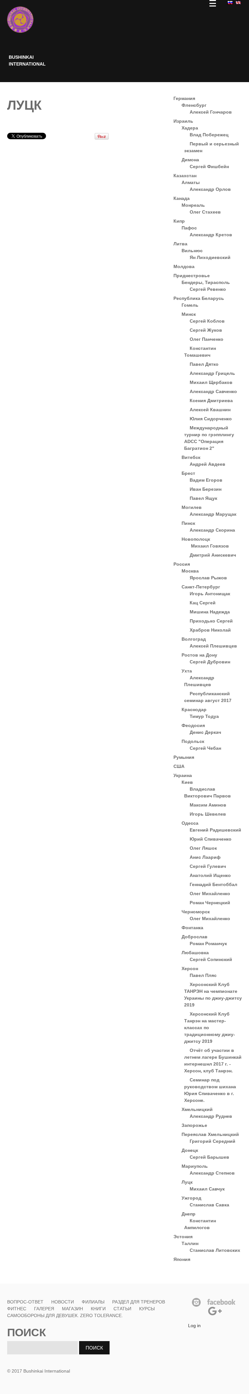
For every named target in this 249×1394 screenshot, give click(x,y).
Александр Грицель (212, 373)
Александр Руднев (211, 1116)
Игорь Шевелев (208, 814)
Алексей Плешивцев (213, 645)
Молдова (184, 266)
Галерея (44, 1308)
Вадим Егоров (206, 480)
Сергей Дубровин (210, 661)
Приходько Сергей (211, 620)
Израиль (183, 121)
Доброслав (195, 936)
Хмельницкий (197, 1109)
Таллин (190, 1243)
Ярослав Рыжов (208, 577)
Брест (188, 473)
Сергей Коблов (207, 321)
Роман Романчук (208, 943)
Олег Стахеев (205, 212)
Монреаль (193, 205)
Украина (182, 775)
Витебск (191, 457)
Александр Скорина (212, 530)
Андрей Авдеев (207, 464)
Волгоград (194, 639)
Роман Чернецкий (210, 902)
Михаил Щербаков (211, 382)
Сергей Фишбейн (209, 166)
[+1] (80, 136)
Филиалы (93, 1301)
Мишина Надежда (210, 611)
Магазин (72, 1308)
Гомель (190, 305)
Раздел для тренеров (138, 1301)
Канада (181, 198)
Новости (62, 1301)
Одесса (190, 823)
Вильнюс (192, 250)
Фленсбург (194, 105)
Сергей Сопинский (211, 959)
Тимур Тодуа (204, 716)
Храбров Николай (210, 630)
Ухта (187, 670)
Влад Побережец (209, 134)
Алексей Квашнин (210, 409)
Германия (184, 98)
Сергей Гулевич (208, 866)
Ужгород (191, 1198)
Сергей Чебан (205, 748)
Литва (180, 243)
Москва (190, 571)
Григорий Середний (212, 1141)
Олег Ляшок (203, 848)
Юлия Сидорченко (211, 418)
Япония (181, 1259)
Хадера (190, 127)
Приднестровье (191, 275)
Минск (189, 314)
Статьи (122, 1308)
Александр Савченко (213, 391)
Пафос (189, 227)
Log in (194, 1325)
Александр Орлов (210, 189)
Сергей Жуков (206, 330)
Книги (98, 1308)
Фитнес (17, 1308)
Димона (190, 159)
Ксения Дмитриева (211, 400)
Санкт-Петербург (201, 586)
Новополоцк (196, 539)
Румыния (183, 757)
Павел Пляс (203, 975)
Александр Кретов (211, 234)
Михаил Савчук (207, 1188)
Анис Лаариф (205, 857)
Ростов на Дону (199, 655)
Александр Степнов (212, 1173)
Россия (181, 564)
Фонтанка (192, 927)
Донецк (190, 1150)
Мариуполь (195, 1166)
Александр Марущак (213, 514)
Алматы (191, 182)
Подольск (193, 741)
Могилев (192, 507)
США (178, 766)
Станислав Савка (209, 1204)
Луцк (187, 1182)
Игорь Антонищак (210, 593)
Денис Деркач (205, 732)
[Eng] (238, 2)
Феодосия (193, 725)
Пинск (188, 523)
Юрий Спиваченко (210, 839)
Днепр (189, 1213)
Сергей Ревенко (208, 289)
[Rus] (230, 2)
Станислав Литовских (215, 1250)
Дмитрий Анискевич (213, 555)
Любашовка (195, 952)
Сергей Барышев (209, 1157)
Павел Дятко (204, 364)
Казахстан (184, 175)
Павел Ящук (203, 498)
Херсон (190, 968)
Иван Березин (205, 489)
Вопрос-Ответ (25, 1301)
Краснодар (194, 709)
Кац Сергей (203, 602)
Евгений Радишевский (215, 830)
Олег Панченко (206, 339)
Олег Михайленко (210, 893)
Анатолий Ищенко (210, 875)
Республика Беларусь (198, 298)
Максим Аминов (208, 805)
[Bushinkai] (20, 19)
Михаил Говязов (209, 546)
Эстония (183, 1236)
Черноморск (196, 911)
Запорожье (194, 1125)
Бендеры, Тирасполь (206, 282)
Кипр (179, 221)
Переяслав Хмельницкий (210, 1134)
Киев (187, 782)
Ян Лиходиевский (210, 257)
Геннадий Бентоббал (213, 884)
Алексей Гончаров (211, 112)
